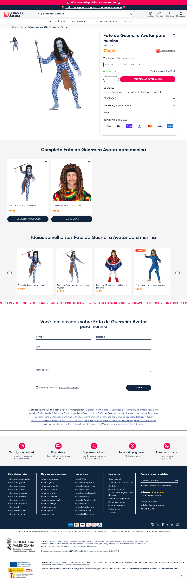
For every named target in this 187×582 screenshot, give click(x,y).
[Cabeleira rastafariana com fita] (72, 182)
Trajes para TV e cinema (60, 27)
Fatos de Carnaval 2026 (38, 27)
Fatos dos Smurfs (82, 490)
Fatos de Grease (82, 497)
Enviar (139, 387)
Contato (112, 486)
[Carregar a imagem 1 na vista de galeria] (14, 44)
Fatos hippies (47, 511)
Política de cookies (69, 531)
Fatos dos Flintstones (84, 514)
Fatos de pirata (48, 493)
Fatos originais (47, 483)
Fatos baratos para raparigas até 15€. (125, 421)
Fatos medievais (48, 507)
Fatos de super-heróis (51, 500)
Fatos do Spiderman (84, 507)
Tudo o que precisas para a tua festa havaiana (93, 7)
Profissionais (114, 509)
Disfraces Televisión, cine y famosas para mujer (123, 413)
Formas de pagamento (119, 499)
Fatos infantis (79, 21)
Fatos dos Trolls (82, 504)
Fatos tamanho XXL (17, 511)
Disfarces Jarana (19, 27)
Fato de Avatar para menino (22, 205)
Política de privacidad (69, 388)
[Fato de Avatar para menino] (28, 182)
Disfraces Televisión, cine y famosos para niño (80, 421)
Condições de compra (100, 531)
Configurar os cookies (141, 531)
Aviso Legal (84, 531)
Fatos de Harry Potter (84, 483)
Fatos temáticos (105, 21)
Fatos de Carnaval (16, 514)
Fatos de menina (81, 424)
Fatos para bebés (16, 490)
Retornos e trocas (116, 502)
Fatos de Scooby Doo (85, 486)
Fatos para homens (17, 500)
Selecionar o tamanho (148, 79)
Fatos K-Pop (80, 479)
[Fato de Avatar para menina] (152, 266)
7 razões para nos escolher (120, 483)
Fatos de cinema (49, 490)
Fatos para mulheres (17, 504)
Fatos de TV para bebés (104, 424)
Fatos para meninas (17, 493)
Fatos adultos (54, 21)
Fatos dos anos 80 (49, 486)
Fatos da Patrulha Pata (85, 500)
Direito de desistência (161, 531)
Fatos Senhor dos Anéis (85, 493)
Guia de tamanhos (125, 58)
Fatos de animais (49, 497)
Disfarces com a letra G (98, 410)
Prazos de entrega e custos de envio (121, 494)
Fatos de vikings (48, 504)
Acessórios (130, 21)
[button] (180, 14)
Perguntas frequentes (120, 531)
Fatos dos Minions (83, 511)
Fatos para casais (16, 486)
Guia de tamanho (116, 506)
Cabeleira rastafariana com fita (67, 205)
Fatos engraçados (49, 479)
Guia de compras (116, 490)
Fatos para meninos (17, 497)
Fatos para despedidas (19, 479)
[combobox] (85, 14)
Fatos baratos (14, 507)
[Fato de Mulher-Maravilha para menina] (113, 266)
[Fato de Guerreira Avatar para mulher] (74, 266)
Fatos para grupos (16, 483)
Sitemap (112, 513)
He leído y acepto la (59, 388)
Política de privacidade (49, 531)
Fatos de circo (47, 514)
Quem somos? (114, 479)
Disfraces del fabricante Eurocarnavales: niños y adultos (67, 413)
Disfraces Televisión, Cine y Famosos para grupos (99, 417)
